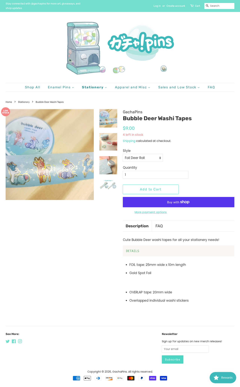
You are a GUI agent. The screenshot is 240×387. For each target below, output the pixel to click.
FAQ (211, 87)
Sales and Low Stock (177, 87)
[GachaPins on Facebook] (14, 342)
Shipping (129, 141)
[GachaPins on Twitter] (8, 342)
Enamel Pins (60, 87)
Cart (197, 5)
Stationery (93, 87)
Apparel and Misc (131, 87)
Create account (175, 5)
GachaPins (119, 372)
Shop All (32, 87)
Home (9, 102)
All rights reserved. (140, 372)
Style (127, 150)
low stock (5, 112)
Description (137, 226)
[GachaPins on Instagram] (20, 342)
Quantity (130, 167)
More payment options (151, 212)
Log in (157, 5)
